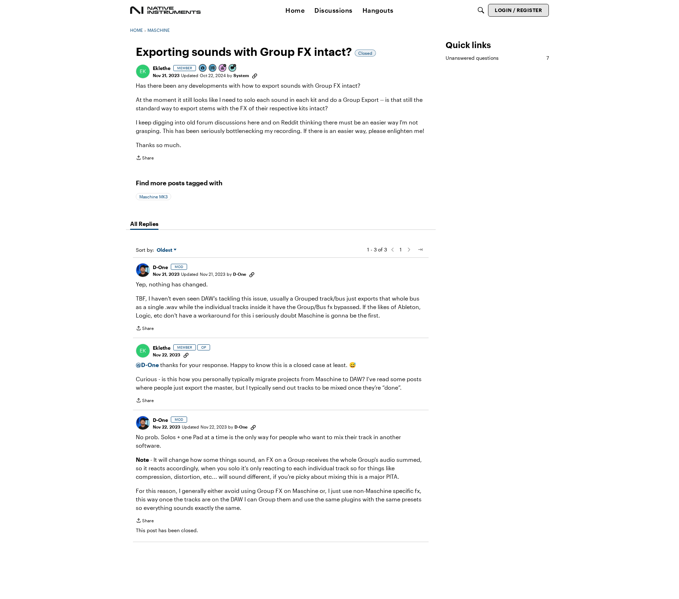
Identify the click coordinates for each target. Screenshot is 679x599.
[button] (143, 71)
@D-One (147, 364)
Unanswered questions (497, 58)
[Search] (481, 10)
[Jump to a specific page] (420, 249)
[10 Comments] (232, 68)
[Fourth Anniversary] (223, 68)
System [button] (241, 75)
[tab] (144, 224)
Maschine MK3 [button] (153, 196)
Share (145, 158)
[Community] (165, 10)
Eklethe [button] (161, 68)
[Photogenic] (203, 68)
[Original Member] (213, 68)
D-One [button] (160, 267)
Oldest (165, 250)
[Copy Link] (254, 75)
